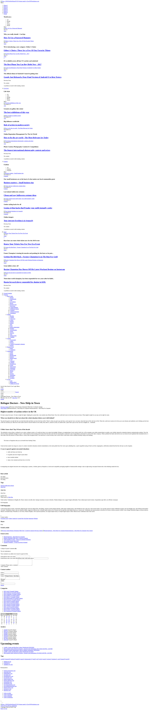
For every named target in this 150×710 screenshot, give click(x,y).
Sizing (11, 331)
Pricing (12, 297)
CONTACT (7, 663)
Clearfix (12, 317)
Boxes (11, 303)
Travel (8, 604)
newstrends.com (8, 677)
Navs (11, 372)
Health (2, 399)
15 (13, 619)
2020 (6, 634)
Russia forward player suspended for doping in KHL (25, 282)
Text (11, 334)
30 (9, 616)
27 (9, 622)
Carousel (12, 361)
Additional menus (14, 309)
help (9, 485)
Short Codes (10, 296)
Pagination (12, 375)
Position (12, 328)
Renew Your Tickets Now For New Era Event (22, 244)
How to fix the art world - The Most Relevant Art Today (26, 138)
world (3, 659)
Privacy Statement (12, 705)
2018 (6, 637)
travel (67, 659)
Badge (11, 354)
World (5, 13)
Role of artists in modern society (17, 125)
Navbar (12, 373)
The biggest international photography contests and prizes (27, 150)
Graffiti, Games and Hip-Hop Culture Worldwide (19, 647)
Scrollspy (12, 378)
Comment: (3, 565)
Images (12, 345)
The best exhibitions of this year (16, 112)
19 (6, 621)
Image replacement (14, 327)
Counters (12, 310)
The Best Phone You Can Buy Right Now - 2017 (22, 64)
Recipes (8, 599)
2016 (6, 639)
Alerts (11, 352)
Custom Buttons (14, 307)
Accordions (13, 301)
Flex (11, 324)
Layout (8, 379)
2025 (6, 631)
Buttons (12, 357)
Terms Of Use (4, 705)
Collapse (12, 362)
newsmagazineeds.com (9, 684)
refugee (12, 485)
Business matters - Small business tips (19, 183)
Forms (11, 365)
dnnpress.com (7, 690)
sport (44, 659)
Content (9, 338)
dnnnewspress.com (8, 687)
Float (11, 325)
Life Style (6, 88)
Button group (13, 358)
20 (9, 621)
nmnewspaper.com (8, 679)
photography (28, 659)
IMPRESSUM (7, 661)
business (54, 659)
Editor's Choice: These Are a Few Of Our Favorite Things (27, 50)
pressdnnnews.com (8, 676)
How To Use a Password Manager (17, 38)
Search (17, 392)
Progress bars (13, 304)
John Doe (14, 397)
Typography (13, 340)
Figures (12, 342)
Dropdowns (13, 364)
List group (12, 369)
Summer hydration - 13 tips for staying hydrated (15, 542)
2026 (6, 630)
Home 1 (6, 5)
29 (6, 616)
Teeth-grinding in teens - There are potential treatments (17, 539)
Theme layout (10, 347)
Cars (8, 606)
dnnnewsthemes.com (9, 680)
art (37, 659)
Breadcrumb (13, 355)
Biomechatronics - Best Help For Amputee (79, 530)
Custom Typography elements (17, 344)
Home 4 (6, 9)
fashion (13, 659)
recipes (49, 659)
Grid (11, 380)
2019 (6, 635)
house (63, 659)
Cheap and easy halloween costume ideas (20, 195)
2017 (6, 638)
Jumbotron (12, 368)
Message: (3, 579)
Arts (5, 105)
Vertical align (13, 335)
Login (2, 389)
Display (12, 321)
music (22, 659)
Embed (12, 323)
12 (6, 619)
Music (8, 597)
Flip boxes (12, 306)
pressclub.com (7, 672)
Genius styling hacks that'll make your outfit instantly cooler (28, 208)
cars (59, 659)
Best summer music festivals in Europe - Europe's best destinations (28, 649)
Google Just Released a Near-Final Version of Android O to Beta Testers (32, 77)
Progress (12, 376)
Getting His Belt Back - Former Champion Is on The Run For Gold (31, 257)
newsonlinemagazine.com (10, 686)
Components (10, 351)
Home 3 (6, 8)
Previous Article (5, 407)
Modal (11, 371)
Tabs (11, 300)
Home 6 (6, 12)
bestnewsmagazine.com (9, 670)
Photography (10, 598)
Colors (11, 320)
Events (8, 609)
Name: (2, 556)
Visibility (12, 337)
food (34, 659)
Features (6, 294)
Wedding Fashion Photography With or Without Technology (22, 650)
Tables (11, 341)
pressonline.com (8, 682)
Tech (5, 31)
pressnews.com (7, 689)
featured (7, 659)
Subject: (3, 576)
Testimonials (13, 299)
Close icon (12, 318)
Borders (12, 316)
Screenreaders (13, 330)
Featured (6, 176)
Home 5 (6, 11)
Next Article (4, 408)
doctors (3, 485)
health (6, 485)
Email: (2, 558)
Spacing (12, 333)
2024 (6, 632)
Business (9, 611)
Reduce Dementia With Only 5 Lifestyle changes (26, 530)
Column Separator (14, 311)
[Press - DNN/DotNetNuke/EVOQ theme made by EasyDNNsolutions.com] (20, 1)
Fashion (6, 161)
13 (9, 619)
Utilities (9, 314)
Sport (5, 232)
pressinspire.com (8, 683)
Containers (12, 349)
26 (6, 622)
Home (8, 608)
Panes (11, 348)
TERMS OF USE (8, 664)
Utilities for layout (14, 383)
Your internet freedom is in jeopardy (18, 221)
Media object (13, 382)
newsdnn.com (7, 675)
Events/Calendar (8, 293)
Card (11, 359)
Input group (13, 366)
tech (40, 659)
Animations (13, 313)
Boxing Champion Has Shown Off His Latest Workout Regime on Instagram (34, 269)
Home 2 (6, 6)
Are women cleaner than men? (11, 541)
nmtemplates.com (8, 673)
